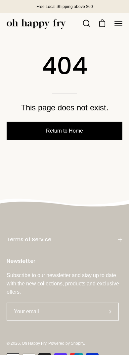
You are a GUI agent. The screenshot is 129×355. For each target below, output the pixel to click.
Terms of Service (29, 239)
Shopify (77, 343)
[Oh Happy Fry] (36, 24)
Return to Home (64, 131)
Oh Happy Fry (34, 343)
